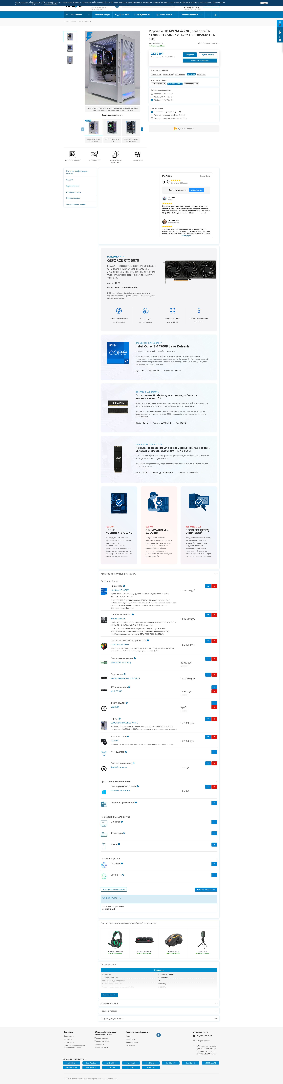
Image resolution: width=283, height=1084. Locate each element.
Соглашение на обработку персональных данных (74, 1046)
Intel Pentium (91, 1063)
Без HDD (115, 707)
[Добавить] (214, 687)
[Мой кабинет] (215, 14)
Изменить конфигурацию (200, 60)
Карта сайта (130, 1045)
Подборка (111, 1067)
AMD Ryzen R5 (71, 1067)
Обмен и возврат (101, 1047)
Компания (68, 1032)
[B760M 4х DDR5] (104, 620)
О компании (69, 1036)
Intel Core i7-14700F (120, 590)
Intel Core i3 (131, 1063)
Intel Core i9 (190, 1063)
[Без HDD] (104, 708)
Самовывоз (99, 1044)
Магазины (68, 1039)
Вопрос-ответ (130, 1039)
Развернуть (186, 235)
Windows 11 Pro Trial (120, 790)
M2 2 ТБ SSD (201, 74)
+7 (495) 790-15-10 (204, 1035)
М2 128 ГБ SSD (156, 74)
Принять (263, 3)
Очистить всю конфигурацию (114, 889)
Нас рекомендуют (94, 160)
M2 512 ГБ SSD (180, 74)
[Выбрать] (214, 752)
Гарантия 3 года (137, 160)
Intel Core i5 (150, 1063)
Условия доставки (102, 1041)
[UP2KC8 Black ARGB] (104, 646)
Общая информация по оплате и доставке (105, 1033)
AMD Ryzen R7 (91, 1067)
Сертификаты (69, 1042)
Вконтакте (158, 1035)
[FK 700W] (104, 742)
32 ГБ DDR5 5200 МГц (175, 84)
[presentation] (82, 129)
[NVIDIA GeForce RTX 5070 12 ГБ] (104, 678)
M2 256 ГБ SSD (168, 74)
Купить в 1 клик (208, 55)
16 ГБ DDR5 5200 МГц (159, 84)
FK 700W (115, 740)
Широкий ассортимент (73, 160)
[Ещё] (208, 14)
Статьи (128, 1036)
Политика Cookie (50, 4)
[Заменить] (208, 586)
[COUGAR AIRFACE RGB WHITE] (104, 725)
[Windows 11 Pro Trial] (104, 792)
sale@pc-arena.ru (203, 1041)
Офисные (151, 1067)
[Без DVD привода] (104, 768)
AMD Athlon (111, 1063)
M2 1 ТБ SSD (191, 74)
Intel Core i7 (170, 1063)
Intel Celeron (71, 1063)
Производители (131, 1042)
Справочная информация (137, 1032)
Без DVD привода (119, 767)
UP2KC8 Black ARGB (120, 644)
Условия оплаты (101, 1038)
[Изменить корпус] (93, 127)
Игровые (131, 1067)
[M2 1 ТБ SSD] (104, 690)
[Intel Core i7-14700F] (104, 591)
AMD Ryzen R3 (210, 1063)
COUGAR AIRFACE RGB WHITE (124, 722)
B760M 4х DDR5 (118, 618)
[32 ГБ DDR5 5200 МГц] (104, 662)
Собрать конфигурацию (206, 889)
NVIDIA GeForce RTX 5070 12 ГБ (125, 678)
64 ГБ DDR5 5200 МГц (191, 84)
